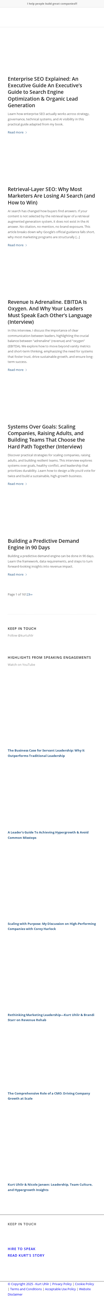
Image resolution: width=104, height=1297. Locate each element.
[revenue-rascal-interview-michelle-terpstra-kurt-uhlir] (52, 279)
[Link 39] (52, 1085)
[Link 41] (52, 1176)
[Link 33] (52, 824)
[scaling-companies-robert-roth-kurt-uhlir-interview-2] (52, 404)
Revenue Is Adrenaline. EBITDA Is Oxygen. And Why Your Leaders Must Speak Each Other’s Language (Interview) (50, 311)
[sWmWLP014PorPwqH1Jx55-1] (52, 518)
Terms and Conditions (26, 1289)
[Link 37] (52, 1007)
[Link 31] (52, 742)
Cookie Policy (84, 1284)
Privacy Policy (62, 1284)
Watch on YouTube (21, 664)
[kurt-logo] (43, 17)
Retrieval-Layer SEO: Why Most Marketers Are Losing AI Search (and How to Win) (51, 196)
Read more (15, 132)
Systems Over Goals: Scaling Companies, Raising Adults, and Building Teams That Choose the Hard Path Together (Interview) (46, 436)
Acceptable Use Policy (60, 1289)
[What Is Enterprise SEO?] (52, 56)
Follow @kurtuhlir (20, 635)
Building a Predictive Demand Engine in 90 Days (43, 544)
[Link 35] (52, 915)
